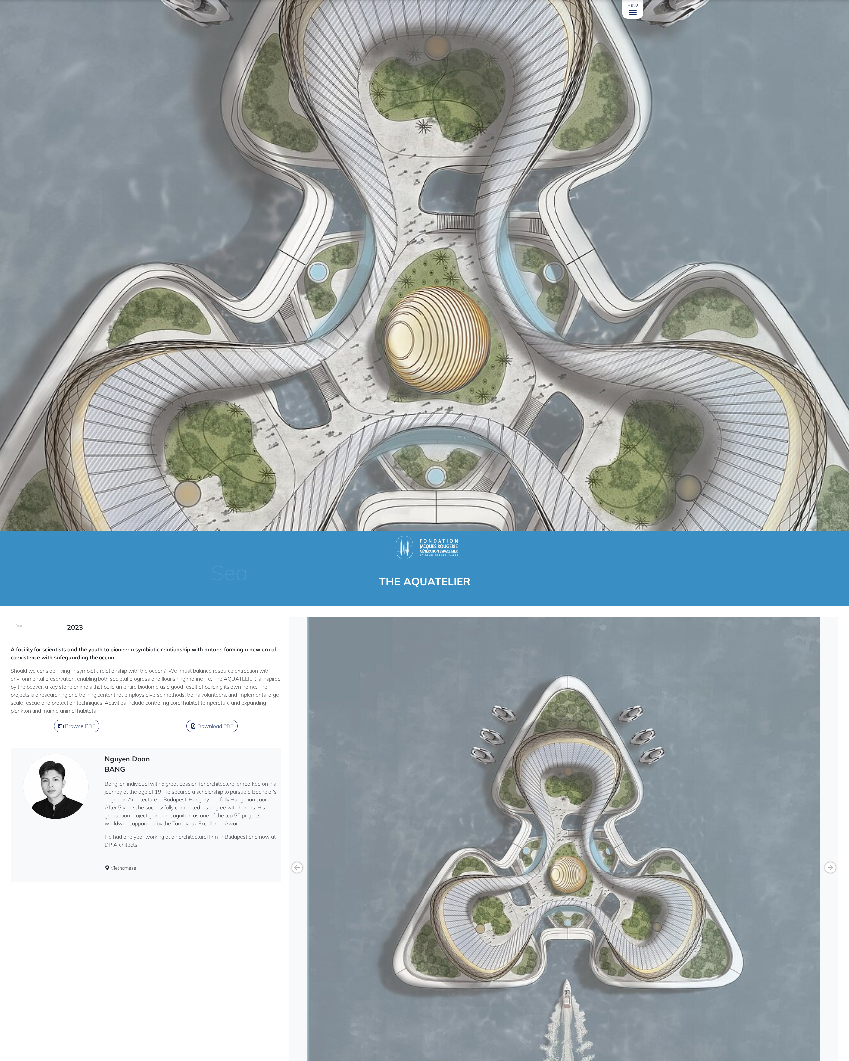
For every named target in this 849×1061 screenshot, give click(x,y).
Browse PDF (79, 726)
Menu (633, 5)
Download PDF (214, 726)
